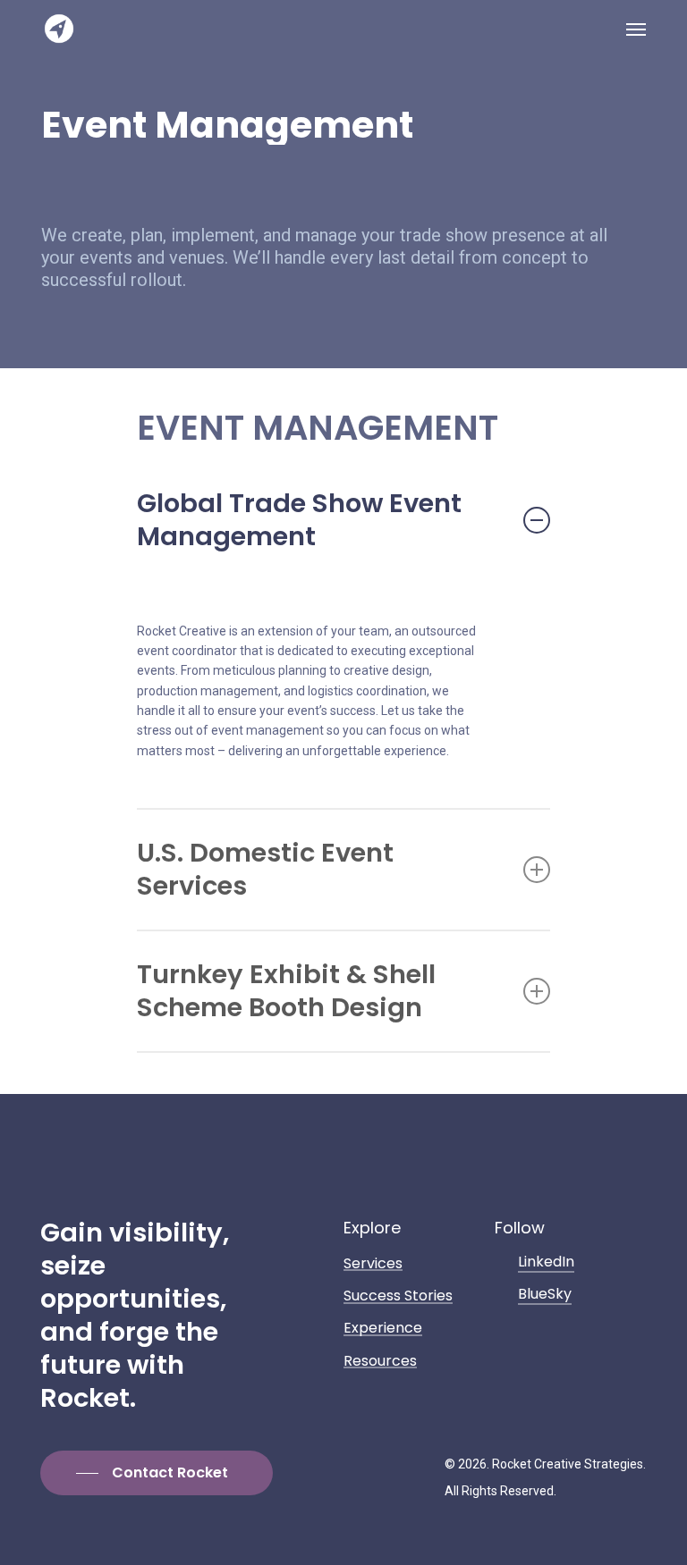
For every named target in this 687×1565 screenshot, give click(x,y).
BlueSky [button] (545, 1293)
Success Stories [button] (398, 1296)
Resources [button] (380, 1361)
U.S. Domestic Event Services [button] (265, 869)
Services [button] (373, 1264)
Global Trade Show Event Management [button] (299, 519)
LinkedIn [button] (546, 1261)
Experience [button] (383, 1328)
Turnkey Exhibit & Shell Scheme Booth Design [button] (286, 990)
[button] (636, 29)
